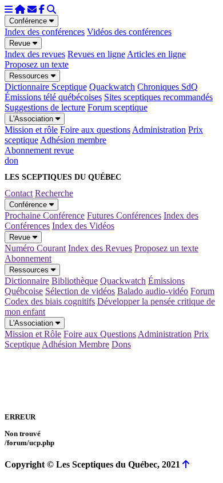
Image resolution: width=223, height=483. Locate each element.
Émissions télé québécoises (53, 97)
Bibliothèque (74, 281)
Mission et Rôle (33, 334)
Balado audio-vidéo (152, 291)
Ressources (30, 76)
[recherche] (51, 9)
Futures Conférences (124, 215)
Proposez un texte (37, 64)
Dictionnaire (27, 281)
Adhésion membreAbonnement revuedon (55, 150)
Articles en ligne (156, 54)
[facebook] (42, 9)
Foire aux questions (95, 129)
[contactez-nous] (32, 9)
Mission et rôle (31, 129)
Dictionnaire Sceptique (46, 87)
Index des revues (35, 54)
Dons (121, 344)
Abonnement (28, 258)
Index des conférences (45, 32)
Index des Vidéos (83, 226)
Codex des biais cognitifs (50, 301)
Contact (19, 193)
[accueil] (20, 9)
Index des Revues (100, 248)
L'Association (32, 118)
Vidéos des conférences (129, 32)
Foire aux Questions (99, 334)
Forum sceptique (117, 107)
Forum (202, 291)
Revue (21, 43)
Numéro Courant (35, 248)
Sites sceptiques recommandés (158, 97)
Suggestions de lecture (45, 107)
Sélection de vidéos (80, 291)
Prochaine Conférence (45, 215)
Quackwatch (112, 87)
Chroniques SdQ (167, 87)
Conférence (29, 21)
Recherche (54, 193)
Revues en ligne (96, 54)
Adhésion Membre (75, 344)
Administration (159, 129)
